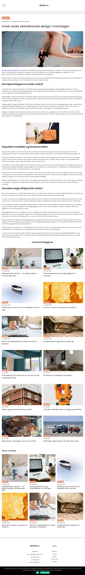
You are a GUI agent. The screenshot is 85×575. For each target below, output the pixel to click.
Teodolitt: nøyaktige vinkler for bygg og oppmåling (62, 409)
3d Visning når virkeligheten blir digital (57, 375)
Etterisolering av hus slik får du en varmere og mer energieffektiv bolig (20, 376)
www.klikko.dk (36, 562)
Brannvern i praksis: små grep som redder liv (59, 307)
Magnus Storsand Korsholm (21, 21)
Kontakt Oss (54, 559)
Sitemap (54, 562)
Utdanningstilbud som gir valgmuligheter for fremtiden (59, 274)
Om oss (54, 554)
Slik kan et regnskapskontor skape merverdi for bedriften (19, 342)
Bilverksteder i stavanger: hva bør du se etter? (19, 441)
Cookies (54, 556)
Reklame (54, 551)
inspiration (6, 18)
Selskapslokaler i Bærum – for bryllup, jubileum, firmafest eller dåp (19, 274)
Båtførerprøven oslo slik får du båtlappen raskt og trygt (20, 308)
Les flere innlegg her (42, 242)
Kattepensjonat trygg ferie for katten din (58, 341)
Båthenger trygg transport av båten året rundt (60, 441)
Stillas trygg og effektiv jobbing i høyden (17, 409)
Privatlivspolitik (45, 572)
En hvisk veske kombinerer (10, 70)
